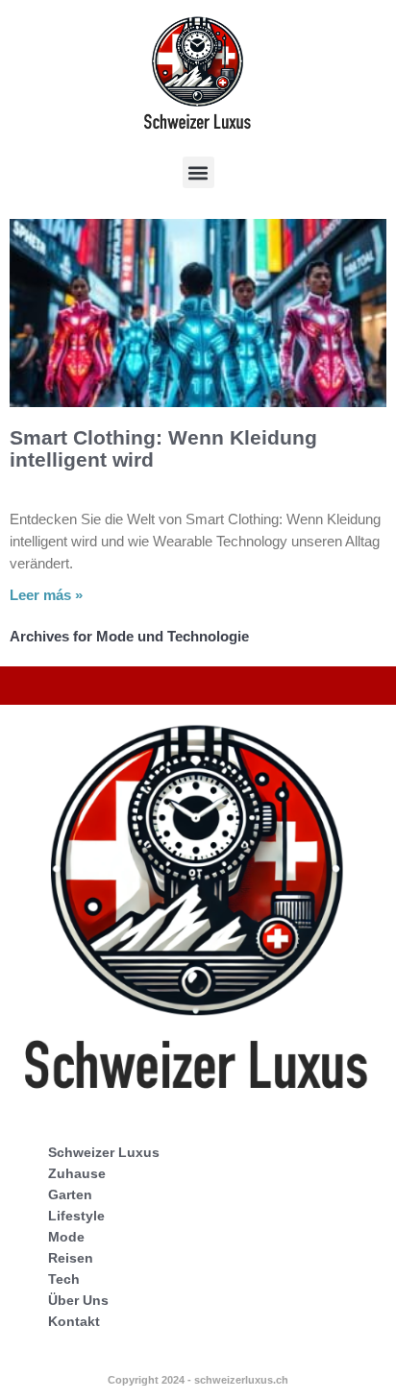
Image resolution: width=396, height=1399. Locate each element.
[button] (198, 172)
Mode (66, 1236)
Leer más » (46, 595)
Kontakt (74, 1321)
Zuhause (77, 1173)
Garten (70, 1194)
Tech (64, 1279)
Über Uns (78, 1300)
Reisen (70, 1258)
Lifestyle (76, 1215)
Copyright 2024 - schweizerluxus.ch (198, 1380)
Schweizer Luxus (104, 1152)
